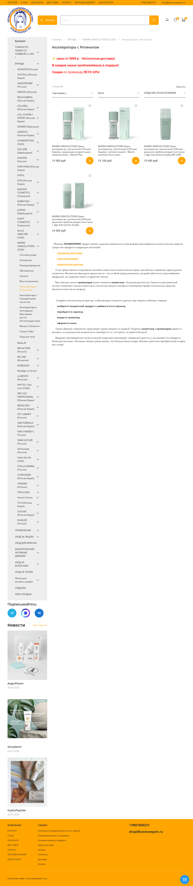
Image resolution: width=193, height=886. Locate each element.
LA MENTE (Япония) (22, 377)
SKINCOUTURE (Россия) (25, 442)
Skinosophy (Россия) (23, 450)
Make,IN (21, 342)
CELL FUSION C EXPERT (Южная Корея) (26, 118)
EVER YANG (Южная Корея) (28, 168)
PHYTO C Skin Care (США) (24, 386)
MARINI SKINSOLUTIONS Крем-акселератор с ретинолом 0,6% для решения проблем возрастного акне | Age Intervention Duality (72, 220)
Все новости (40, 625)
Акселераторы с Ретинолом (28, 288)
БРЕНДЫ (72, 39)
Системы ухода (28, 254)
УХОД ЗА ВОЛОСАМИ (21, 564)
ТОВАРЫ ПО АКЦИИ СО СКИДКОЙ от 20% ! (24, 52)
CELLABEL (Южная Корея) (25, 107)
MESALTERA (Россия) (23, 350)
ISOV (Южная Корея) (24, 182)
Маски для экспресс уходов (24, 580)
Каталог (50, 20)
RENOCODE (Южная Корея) (25, 407)
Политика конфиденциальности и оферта (59, 830)
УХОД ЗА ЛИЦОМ (24, 536)
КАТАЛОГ (13, 2)
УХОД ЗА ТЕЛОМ (24, 572)
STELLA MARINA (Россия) (25, 468)
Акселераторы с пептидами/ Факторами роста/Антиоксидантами (30, 314)
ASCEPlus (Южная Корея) (27, 76)
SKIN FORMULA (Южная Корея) (25, 424)
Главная (56, 39)
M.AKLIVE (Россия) (22, 522)
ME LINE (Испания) (23, 358)
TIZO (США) (23, 492)
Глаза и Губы (27, 331)
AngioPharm (15, 683)
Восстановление (29, 281)
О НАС (24, 2)
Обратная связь (46, 845)
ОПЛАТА (66, 2)
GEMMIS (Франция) (28, 126)
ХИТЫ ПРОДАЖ (23, 594)
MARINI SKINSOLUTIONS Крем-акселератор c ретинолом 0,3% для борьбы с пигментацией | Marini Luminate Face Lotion (117, 150)
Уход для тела (27, 336)
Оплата (41, 864)
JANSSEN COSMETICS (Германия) (23, 193)
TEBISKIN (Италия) (22, 485)
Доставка (42, 859)
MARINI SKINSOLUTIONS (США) (99, 39)
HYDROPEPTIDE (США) (25, 142)
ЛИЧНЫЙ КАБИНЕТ (85, 2)
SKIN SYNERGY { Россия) (25, 433)
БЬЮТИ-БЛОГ (106, 2)
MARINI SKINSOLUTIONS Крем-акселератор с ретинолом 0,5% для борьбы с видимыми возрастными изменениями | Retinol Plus (71, 150)
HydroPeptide (17, 810)
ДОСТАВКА (53, 2)
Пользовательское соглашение (53, 835)
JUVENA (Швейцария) (24, 211)
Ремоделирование (30, 265)
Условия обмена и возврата (52, 840)
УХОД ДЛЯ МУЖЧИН (26, 543)
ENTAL (20, 175)
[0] (175, 20)
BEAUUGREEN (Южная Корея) (25, 99)
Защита (24, 276)
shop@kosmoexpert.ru (173, 2)
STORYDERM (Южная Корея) (25, 476)
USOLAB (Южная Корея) (25, 513)
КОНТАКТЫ (37, 2)
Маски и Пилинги (29, 326)
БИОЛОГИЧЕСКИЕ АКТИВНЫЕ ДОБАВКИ (24, 553)
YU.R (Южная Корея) (24, 504)
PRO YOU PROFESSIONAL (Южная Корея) (25, 397)
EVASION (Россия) (22, 159)
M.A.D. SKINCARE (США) (22, 234)
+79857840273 (148, 2)
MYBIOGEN (23, 365)
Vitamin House (25, 497)
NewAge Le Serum (27, 370)
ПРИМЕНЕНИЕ (23, 530)
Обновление (27, 270)
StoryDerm (14, 747)
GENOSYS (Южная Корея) (25, 133)
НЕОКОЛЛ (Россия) (27, 69)
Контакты (42, 854)
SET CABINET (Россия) (24, 416)
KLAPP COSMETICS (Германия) (23, 222)
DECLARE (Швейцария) (24, 151)
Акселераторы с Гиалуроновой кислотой (28, 299)
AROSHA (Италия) (27, 92)
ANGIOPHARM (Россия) (24, 85)
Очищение (26, 260)
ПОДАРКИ (20, 588)
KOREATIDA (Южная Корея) (25, 203)
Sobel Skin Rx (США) (24, 459)
